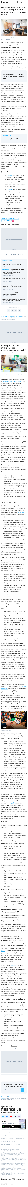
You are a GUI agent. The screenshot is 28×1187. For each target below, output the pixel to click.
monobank (14, 965)
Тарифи (14, 1048)
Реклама (11, 1138)
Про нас (3, 1132)
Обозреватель (15, 224)
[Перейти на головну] (6, 2)
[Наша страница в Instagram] (19, 1116)
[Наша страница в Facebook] (7, 1116)
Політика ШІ (19, 1135)
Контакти (17, 1144)
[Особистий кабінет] (17, 2)
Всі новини (11, 316)
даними (9, 175)
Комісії (8, 1048)
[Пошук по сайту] (21, 2)
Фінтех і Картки (16, 353)
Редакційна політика (7, 1135)
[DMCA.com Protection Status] (4, 1180)
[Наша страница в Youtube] (11, 1116)
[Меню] (25, 2)
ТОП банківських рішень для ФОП (12, 381)
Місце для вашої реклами (14, 239)
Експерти (4, 1138)
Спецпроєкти (20, 1138)
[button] (22, 1090)
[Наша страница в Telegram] (3, 1116)
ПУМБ (3, 951)
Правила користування (8, 1141)
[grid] (14, 711)
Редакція (10, 1132)
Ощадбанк (13, 803)
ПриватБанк (20, 512)
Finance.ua (4, 316)
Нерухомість (15, 17)
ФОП (3, 1048)
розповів (6, 55)
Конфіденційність (6, 1144)
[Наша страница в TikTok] (15, 1116)
